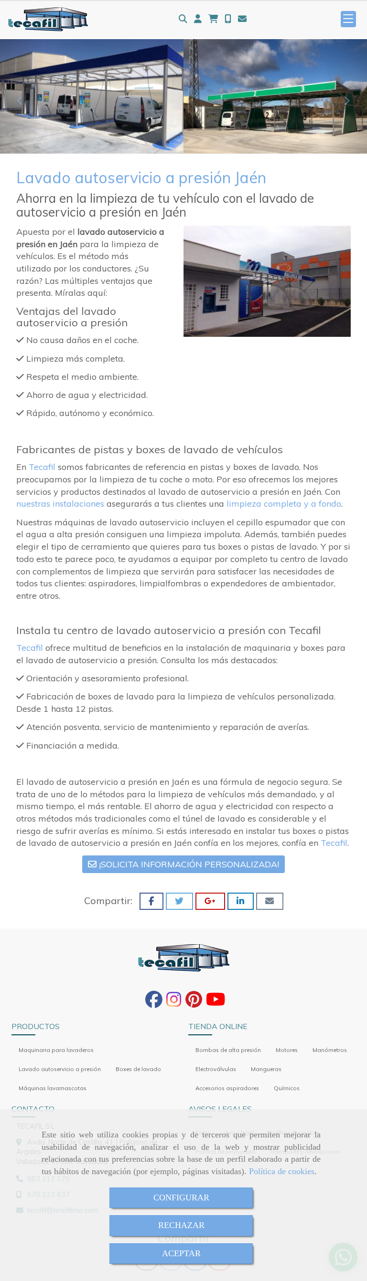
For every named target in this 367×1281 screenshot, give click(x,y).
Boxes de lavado (138, 1069)
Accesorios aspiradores (227, 1088)
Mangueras (266, 1069)
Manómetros (330, 1049)
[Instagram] (174, 1002)
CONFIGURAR (181, 1197)
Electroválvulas (215, 1069)
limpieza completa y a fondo (284, 503)
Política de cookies (281, 1171)
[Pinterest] (193, 1002)
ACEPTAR (181, 1253)
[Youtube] (216, 1002)
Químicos (287, 1088)
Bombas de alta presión (228, 1049)
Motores (287, 1049)
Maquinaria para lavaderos (56, 1049)
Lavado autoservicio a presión (60, 1069)
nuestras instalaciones (60, 503)
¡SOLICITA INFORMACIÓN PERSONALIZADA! (188, 864)
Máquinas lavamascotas (52, 1088)
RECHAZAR (181, 1225)
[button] (198, 19)
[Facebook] (153, 1002)
